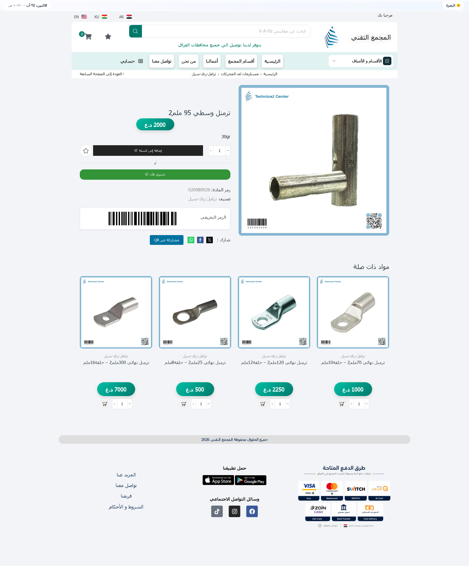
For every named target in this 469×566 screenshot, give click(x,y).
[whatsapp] (192, 240)
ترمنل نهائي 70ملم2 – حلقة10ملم (353, 362)
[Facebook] (200, 240)
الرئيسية (270, 73)
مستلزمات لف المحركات (240, 73)
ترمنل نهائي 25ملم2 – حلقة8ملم (195, 362)
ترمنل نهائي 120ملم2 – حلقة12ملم (274, 362)
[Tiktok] (217, 511)
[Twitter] (209, 240)
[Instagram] (234, 511)
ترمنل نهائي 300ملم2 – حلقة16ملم (116, 362)
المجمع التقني (371, 37)
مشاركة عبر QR (166, 239)
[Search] (135, 31)
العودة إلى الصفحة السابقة (101, 73)
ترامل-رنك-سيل (204, 73)
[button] (385, 15)
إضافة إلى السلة (150, 150)
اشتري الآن (157, 174)
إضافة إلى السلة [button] (379, 324)
